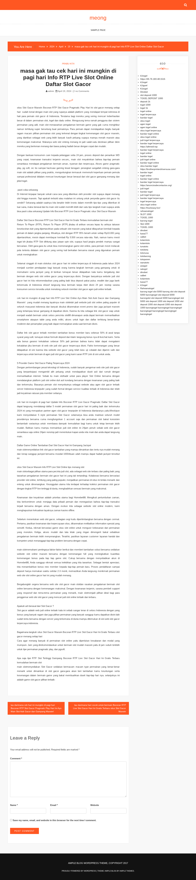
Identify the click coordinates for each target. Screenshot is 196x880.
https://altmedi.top (149, 146)
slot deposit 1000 (148, 95)
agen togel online (148, 127)
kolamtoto (145, 240)
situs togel (145, 121)
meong (98, 18)
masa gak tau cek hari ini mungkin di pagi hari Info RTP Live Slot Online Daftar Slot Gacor (68, 77)
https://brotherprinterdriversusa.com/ (158, 169)
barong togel (146, 220)
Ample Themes (127, 871)
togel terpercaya (148, 114)
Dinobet (144, 92)
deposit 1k (145, 101)
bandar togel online (149, 134)
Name (14, 805)
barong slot (168, 291)
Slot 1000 (144, 224)
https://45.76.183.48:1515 (152, 79)
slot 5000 (157, 291)
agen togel (145, 124)
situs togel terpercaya (150, 130)
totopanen (145, 259)
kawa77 (144, 233)
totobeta (144, 249)
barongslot (145, 298)
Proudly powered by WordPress (79, 871)
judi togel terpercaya (150, 140)
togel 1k (144, 108)
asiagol (143, 266)
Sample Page (98, 30)
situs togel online (148, 137)
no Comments (82, 91)
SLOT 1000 (145, 214)
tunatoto (144, 246)
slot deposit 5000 (166, 295)
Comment (16, 758)
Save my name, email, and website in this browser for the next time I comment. (54, 820)
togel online (145, 111)
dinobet (143, 230)
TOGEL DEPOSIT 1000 (151, 98)
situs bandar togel (149, 166)
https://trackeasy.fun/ (150, 208)
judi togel (144, 188)
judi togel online (147, 159)
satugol (143, 269)
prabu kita (68, 63)
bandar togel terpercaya (152, 143)
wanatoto (144, 262)
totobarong (145, 256)
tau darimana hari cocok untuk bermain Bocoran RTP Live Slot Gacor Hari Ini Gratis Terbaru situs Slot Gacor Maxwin (99, 708)
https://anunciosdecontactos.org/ (156, 185)
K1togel (144, 88)
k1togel (143, 76)
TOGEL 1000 (146, 217)
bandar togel (146, 117)
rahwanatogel (146, 211)
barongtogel (151, 295)
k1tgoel (143, 85)
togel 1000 (145, 105)
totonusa (144, 253)
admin (51, 91)
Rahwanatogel (147, 288)
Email (54, 805)
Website (94, 805)
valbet (143, 237)
